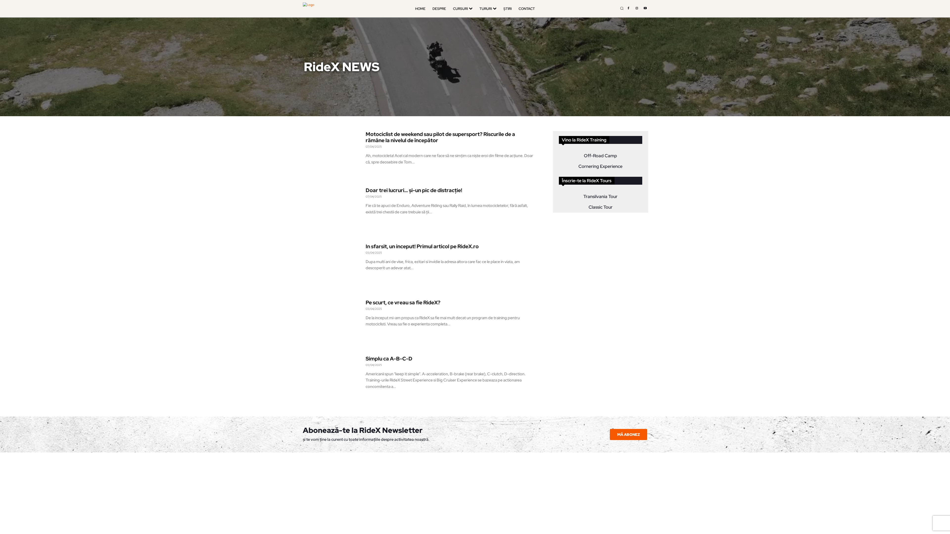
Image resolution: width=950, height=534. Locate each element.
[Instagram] (637, 9)
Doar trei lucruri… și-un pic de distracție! (414, 190)
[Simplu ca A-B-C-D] (332, 379)
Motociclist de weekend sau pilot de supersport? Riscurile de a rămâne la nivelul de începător (440, 137)
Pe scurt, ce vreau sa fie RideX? (403, 302)
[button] (621, 8)
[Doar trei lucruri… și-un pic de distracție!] (332, 210)
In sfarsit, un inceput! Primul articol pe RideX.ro (422, 246)
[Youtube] (645, 9)
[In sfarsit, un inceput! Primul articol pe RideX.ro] (332, 266)
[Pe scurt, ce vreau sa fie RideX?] (332, 322)
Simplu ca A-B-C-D (389, 358)
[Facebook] (628, 9)
